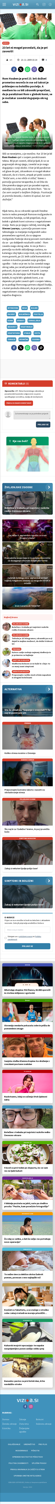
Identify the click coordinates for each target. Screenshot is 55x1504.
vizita (37, 333)
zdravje (11, 339)
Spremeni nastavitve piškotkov (27, 1457)
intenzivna (13, 308)
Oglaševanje (14, 1444)
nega (24, 308)
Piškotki (35, 1450)
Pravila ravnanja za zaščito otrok (27, 1469)
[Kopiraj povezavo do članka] (41, 69)
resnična (23, 339)
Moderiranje (22, 1450)
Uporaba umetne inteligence (27, 1475)
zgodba (36, 339)
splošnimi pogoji (26, 936)
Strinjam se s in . (24, 938)
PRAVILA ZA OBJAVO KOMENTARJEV (18, 403)
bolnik (34, 308)
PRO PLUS (42, 1444)
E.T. (11, 60)
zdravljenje (34, 320)
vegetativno (14, 333)
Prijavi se (43, 424)
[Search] (37, 4)
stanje (27, 333)
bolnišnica (24, 314)
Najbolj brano (11, 617)
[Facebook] (50, 4)
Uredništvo (29, 1444)
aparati (20, 320)
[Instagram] (44, 4)
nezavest (12, 327)
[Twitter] (21, 69)
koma (10, 320)
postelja (38, 314)
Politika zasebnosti (18, 1463)
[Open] (4, 4)
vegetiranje (27, 327)
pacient (11, 314)
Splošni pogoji (39, 1463)
